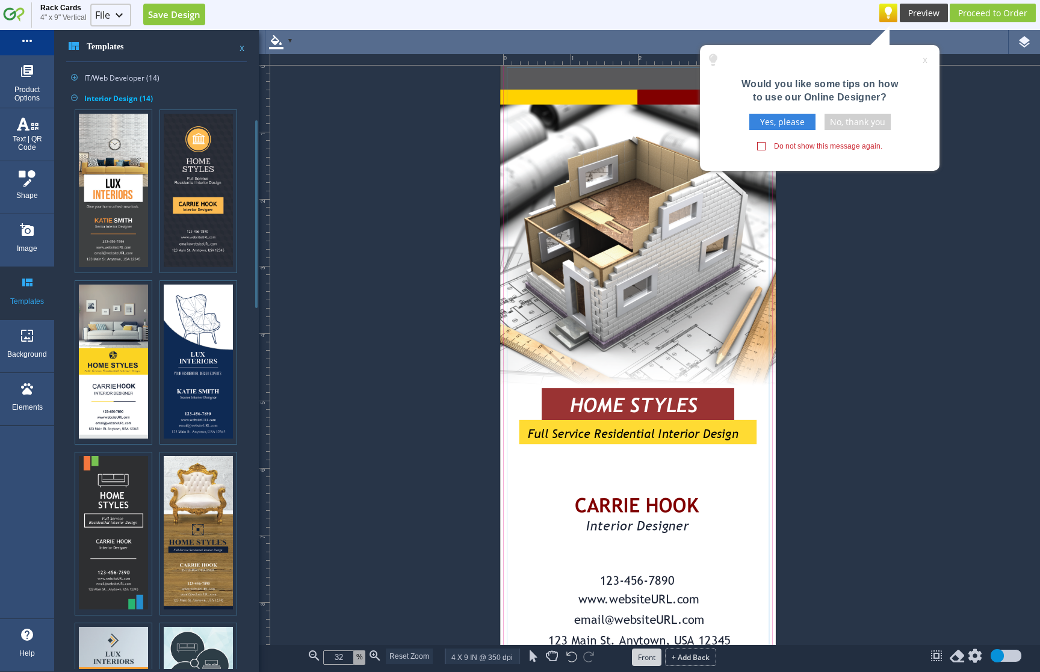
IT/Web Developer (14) (115, 78)
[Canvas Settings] (975, 658)
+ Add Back (691, 657)
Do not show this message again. (828, 146)
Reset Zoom (409, 656)
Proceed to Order (992, 13)
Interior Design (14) (112, 98)
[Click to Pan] (552, 656)
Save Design (174, 14)
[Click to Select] (533, 656)
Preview (923, 13)
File (102, 15)
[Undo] (571, 658)
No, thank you (857, 122)
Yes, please (782, 122)
